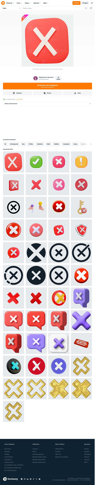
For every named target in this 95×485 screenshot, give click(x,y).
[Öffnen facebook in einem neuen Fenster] (21, 479)
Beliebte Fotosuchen (38, 459)
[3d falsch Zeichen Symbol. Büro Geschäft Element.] (36, 230)
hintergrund (14, 144)
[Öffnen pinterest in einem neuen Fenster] (30, 479)
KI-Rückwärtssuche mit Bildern (13, 465)
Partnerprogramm (38, 454)
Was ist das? (19, 99)
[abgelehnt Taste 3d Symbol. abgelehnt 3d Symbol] (81, 343)
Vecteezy (7, 451)
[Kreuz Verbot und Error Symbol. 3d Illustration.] (81, 298)
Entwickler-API (8, 462)
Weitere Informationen (11, 103)
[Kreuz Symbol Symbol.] (36, 252)
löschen (84, 144)
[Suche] (84, 8)
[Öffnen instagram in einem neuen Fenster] (24, 479)
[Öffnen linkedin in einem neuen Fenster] (27, 479)
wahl (48, 144)
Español (85, 451)
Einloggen (84, 3)
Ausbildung (7, 459)
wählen (56, 144)
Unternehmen (8, 457)
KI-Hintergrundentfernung (12, 468)
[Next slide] (88, 144)
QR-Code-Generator (10, 470)
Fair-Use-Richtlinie (84, 480)
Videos (27, 3)
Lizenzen (35, 449)
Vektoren (9, 3)
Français (85, 459)
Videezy (6, 454)
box (23, 144)
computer (66, 144)
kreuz (75, 144)
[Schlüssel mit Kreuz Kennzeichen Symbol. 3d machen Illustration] (81, 207)
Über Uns (58, 454)
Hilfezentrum (59, 449)
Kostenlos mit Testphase (47, 86)
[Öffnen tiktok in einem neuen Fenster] (33, 479)
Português (86, 454)
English (85, 449)
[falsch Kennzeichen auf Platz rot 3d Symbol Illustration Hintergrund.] (13, 184)
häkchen (40, 144)
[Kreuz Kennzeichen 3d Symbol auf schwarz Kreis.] (13, 366)
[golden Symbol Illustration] (81, 366)
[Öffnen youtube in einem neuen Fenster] (39, 479)
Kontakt (57, 451)
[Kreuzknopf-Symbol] (58, 366)
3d (5, 144)
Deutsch (85, 457)
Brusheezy (7, 449)
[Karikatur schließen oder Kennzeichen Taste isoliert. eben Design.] (81, 275)
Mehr (45, 3)
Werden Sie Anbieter (61, 457)
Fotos (18, 3)
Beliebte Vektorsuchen (39, 457)
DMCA (34, 451)
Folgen (58, 79)
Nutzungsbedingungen (57, 480)
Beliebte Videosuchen (39, 462)
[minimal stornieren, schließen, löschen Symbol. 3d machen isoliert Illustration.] (81, 184)
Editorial (36, 3)
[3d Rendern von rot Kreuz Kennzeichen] (13, 162)
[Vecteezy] (3, 3)
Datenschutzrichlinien (72, 480)
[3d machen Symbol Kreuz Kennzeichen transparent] (58, 298)
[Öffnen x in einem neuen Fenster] (36, 479)
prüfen (31, 144)
